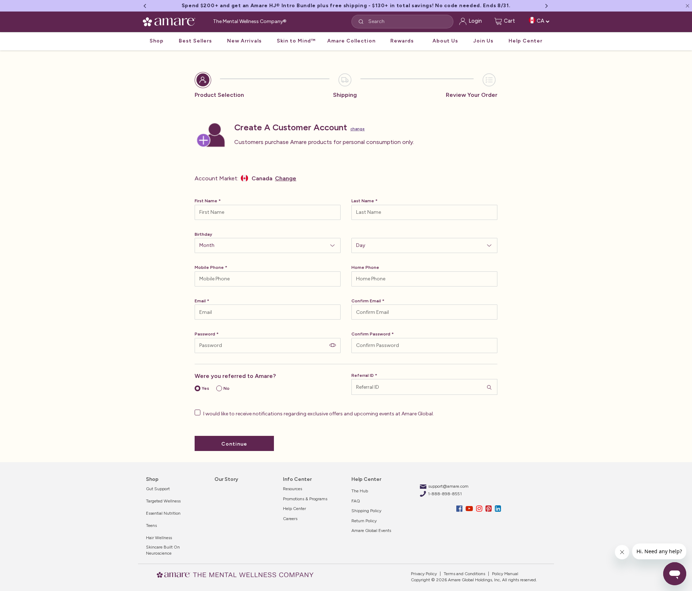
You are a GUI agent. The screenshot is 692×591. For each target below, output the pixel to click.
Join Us (483, 41)
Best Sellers (195, 41)
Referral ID (362, 375)
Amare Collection (351, 41)
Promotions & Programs (305, 498)
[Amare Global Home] (171, 21)
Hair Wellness (159, 537)
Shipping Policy (366, 510)
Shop (157, 41)
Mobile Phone (209, 267)
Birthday (203, 234)
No (226, 388)
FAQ (355, 501)
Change (357, 129)
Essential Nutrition (163, 513)
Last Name (362, 200)
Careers (290, 518)
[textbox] (268, 212)
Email (200, 300)
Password (205, 334)
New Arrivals (244, 41)
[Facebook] (460, 508)
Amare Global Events (371, 530)
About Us (445, 41)
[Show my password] (333, 345)
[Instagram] (480, 508)
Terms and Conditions (464, 573)
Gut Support (158, 488)
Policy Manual (504, 573)
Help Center (525, 41)
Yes (205, 388)
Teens (151, 525)
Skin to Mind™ (296, 41)
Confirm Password (370, 334)
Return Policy (364, 520)
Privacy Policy (424, 573)
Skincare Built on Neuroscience (163, 550)
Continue (234, 444)
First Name (206, 200)
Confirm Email (366, 300)
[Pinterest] (489, 508)
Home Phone (365, 267)
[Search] (489, 387)
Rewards (402, 41)
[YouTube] (470, 508)
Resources (292, 488)
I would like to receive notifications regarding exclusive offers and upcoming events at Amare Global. (318, 414)
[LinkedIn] (498, 508)
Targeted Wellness (163, 501)
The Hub (359, 490)
